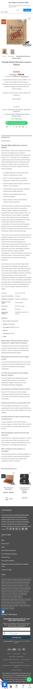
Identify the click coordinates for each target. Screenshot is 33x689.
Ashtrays (10, 579)
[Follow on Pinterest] (23, 528)
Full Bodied (18, 114)
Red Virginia (5, 605)
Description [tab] (5, 137)
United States (5, 608)
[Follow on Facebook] (7, 528)
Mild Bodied (14, 599)
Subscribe (27, 10)
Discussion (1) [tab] (5, 141)
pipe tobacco (18, 602)
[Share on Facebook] (10, 126)
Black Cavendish (18, 579)
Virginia (12, 608)
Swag (21, 605)
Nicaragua (14, 116)
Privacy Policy (5, 557)
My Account (5, 543)
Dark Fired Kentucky (14, 588)
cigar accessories (11, 582)
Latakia (15, 596)
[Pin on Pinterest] (19, 126)
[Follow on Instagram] (10, 528)
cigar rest (10, 585)
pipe (8, 602)
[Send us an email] (16, 528)
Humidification (22, 594)
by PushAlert (5, 12)
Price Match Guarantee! (8, 550)
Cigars (13, 114)
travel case (27, 605)
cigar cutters (26, 582)
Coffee (26, 585)
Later (17, 10)
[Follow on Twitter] (13, 528)
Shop (2, 540)
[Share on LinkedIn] (22, 126)
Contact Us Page (6, 569)
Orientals (28, 599)
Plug (24, 602)
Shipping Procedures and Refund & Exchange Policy (14, 565)
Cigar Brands (11, 56)
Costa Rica (4, 588)
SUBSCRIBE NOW (16, 637)
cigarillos (4, 585)
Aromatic (4, 579)
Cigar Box (8, 114)
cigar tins (21, 585)
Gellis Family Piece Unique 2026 (8, 488)
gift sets (26, 591)
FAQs (3, 547)
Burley (3, 582)
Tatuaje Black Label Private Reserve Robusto (24, 489)
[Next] (28, 32)
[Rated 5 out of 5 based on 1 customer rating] (16, 72)
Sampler (19, 116)
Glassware (4, 594)
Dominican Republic (25, 588)
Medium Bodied (25, 114)
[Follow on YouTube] (26, 528)
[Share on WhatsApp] (7, 126)
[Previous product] (18, 68)
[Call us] (19, 528)
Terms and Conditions (7, 560)
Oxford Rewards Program (9, 554)
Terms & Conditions (8, 641)
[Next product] (15, 68)
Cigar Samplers (27, 109)
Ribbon (11, 605)
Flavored (13, 591)
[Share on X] (13, 126)
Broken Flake (27, 579)
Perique (4, 602)
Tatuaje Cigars (16, 111)
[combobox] (5, 633)
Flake (8, 591)
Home (4, 56)
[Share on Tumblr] (26, 126)
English (3, 591)
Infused (10, 596)
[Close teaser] (11, 687)
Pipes (12, 602)
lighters (20, 596)
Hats (10, 594)
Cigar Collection (19, 109)
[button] (16, 76)
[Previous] (4, 32)
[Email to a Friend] (16, 126)
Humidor (4, 596)
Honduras (15, 594)
